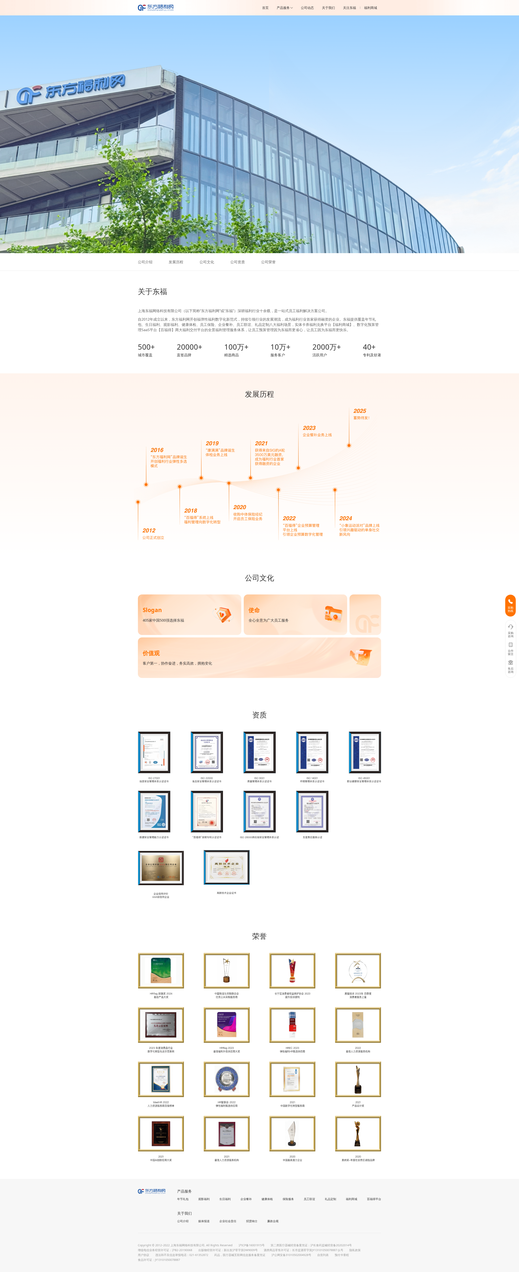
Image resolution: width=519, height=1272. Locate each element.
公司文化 (206, 261)
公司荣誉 (268, 261)
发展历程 (176, 261)
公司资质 (237, 261)
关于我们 (328, 7)
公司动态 (307, 7)
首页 (265, 7)
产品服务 (283, 7)
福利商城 (370, 7)
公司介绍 (145, 261)
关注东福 (349, 7)
